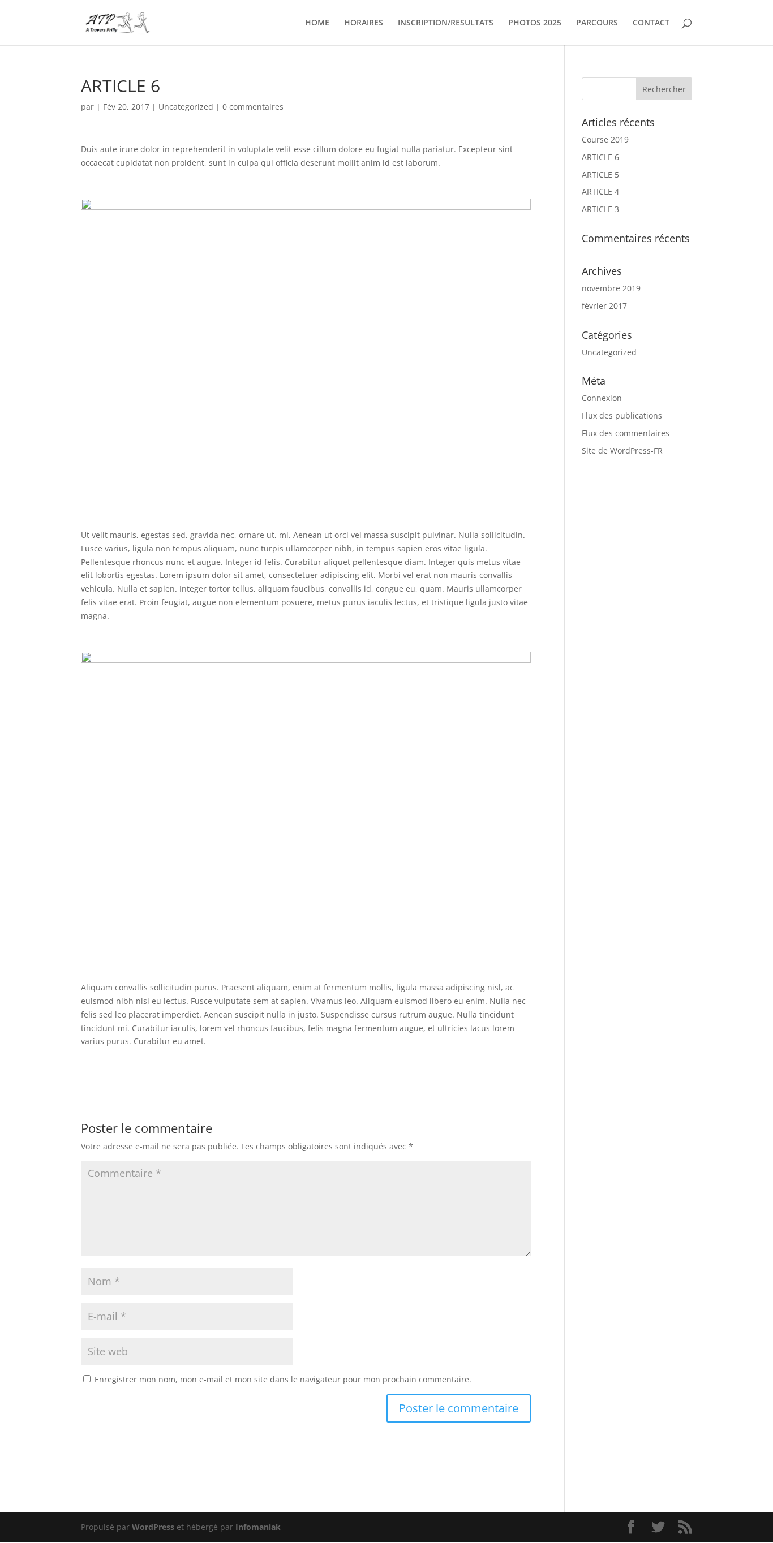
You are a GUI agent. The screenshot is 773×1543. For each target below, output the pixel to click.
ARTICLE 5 (600, 174)
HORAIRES (363, 23)
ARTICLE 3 (600, 209)
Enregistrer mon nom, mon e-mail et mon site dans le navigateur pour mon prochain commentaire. (283, 1379)
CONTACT (651, 23)
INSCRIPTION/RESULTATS (445, 23)
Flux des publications (622, 415)
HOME (317, 23)
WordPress (153, 1527)
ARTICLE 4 (600, 191)
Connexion (602, 398)
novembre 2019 (611, 288)
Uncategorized (185, 106)
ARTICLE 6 (600, 157)
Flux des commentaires (625, 433)
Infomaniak (258, 1527)
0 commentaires (253, 106)
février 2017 (604, 305)
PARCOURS (597, 23)
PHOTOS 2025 (534, 23)
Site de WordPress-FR (622, 450)
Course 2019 (605, 139)
